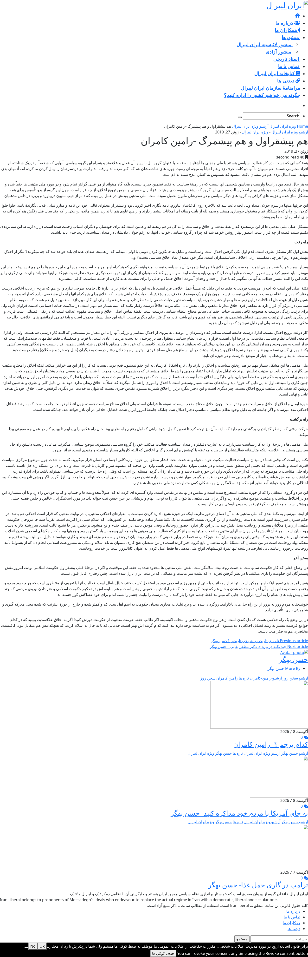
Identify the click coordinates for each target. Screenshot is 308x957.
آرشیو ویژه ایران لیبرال (250, 126)
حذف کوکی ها (163, 953)
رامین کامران (227, 678)
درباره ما (293, 911)
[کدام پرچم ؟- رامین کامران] (259, 704)
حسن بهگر (293, 659)
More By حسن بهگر (284, 668)
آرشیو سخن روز (295, 678)
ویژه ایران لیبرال (283, 126)
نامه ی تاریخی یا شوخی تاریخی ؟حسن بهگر (259, 640)
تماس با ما (292, 917)
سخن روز (207, 678)
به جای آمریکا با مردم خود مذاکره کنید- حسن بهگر (239, 813)
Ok (42, 946)
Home (302, 126)
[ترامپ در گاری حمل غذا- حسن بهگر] (284, 846)
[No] (26, 947)
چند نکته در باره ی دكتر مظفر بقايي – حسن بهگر (259, 646)
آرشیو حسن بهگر (294, 753)
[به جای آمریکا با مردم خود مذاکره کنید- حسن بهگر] (279, 776)
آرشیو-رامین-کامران (266, 678)
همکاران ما (291, 922)
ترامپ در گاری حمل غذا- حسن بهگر (258, 884)
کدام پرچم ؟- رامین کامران (270, 744)
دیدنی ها (294, 928)
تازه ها (244, 678)
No (33, 946)
